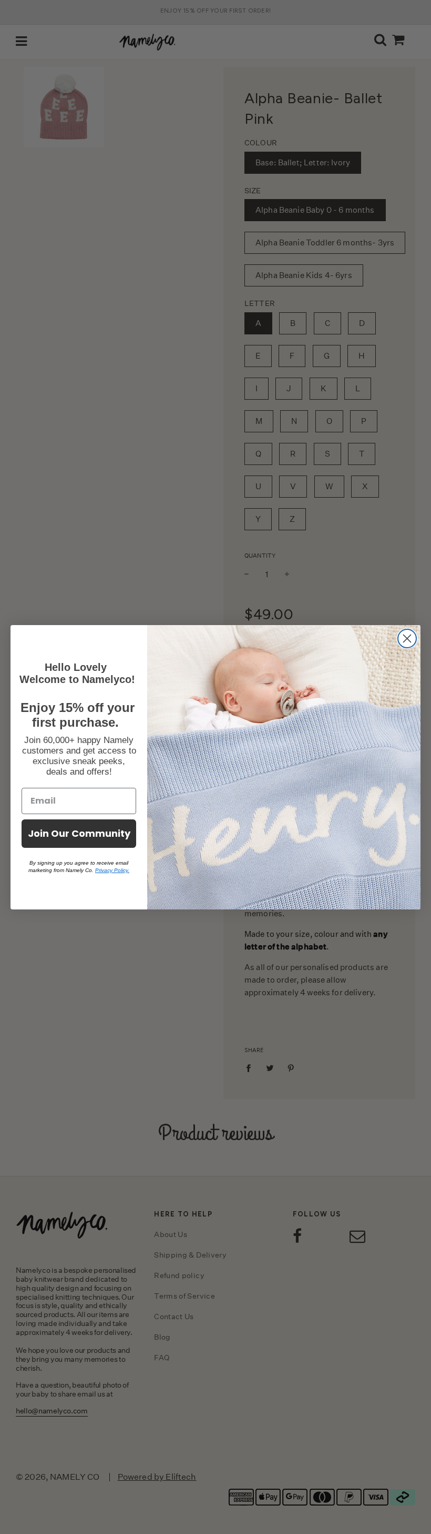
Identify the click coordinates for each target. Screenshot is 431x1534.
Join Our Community (79, 833)
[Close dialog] (407, 638)
